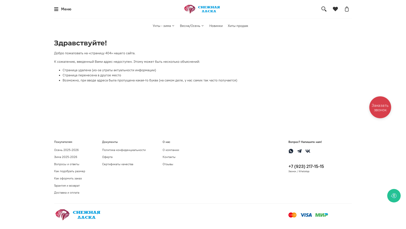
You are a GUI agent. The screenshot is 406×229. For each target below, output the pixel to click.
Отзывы (168, 164)
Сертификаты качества (117, 164)
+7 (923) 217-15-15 (306, 166)
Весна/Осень (190, 26)
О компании (171, 150)
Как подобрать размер (69, 171)
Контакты (169, 157)
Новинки (216, 26)
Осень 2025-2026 (66, 150)
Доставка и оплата (66, 192)
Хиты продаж (238, 26)
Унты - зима (162, 26)
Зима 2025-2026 (65, 157)
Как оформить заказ (68, 178)
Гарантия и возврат (67, 185)
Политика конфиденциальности (124, 150)
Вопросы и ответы (66, 164)
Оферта (107, 157)
